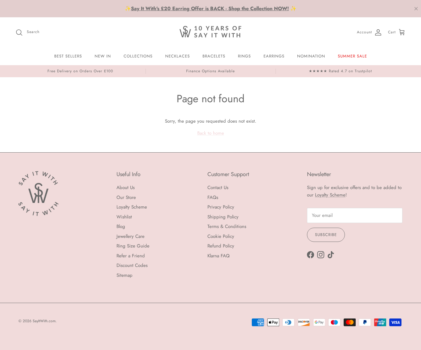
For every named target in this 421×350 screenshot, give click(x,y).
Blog (120, 226)
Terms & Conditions (226, 226)
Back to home (210, 133)
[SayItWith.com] (210, 32)
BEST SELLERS (68, 56)
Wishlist (124, 216)
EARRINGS (274, 56)
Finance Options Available (210, 71)
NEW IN (103, 56)
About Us (125, 187)
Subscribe (326, 235)
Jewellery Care (130, 236)
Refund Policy (220, 245)
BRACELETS (213, 56)
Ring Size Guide (132, 245)
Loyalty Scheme (131, 207)
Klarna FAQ (218, 255)
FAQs (212, 197)
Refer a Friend (130, 255)
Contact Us (217, 187)
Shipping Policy (223, 216)
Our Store (126, 197)
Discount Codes (132, 265)
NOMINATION (311, 56)
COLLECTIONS (138, 56)
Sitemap (124, 275)
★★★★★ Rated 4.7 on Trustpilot (340, 71)
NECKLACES (177, 56)
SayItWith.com (44, 321)
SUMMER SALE (352, 56)
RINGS (244, 56)
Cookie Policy (220, 236)
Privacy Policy (220, 207)
